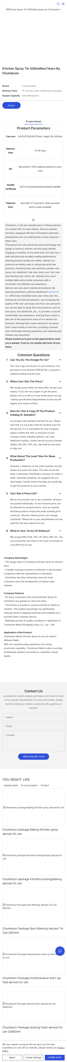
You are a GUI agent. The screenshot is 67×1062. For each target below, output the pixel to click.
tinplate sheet (11, 785)
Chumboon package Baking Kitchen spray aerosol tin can (30, 831)
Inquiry (11, 105)
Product (45, 785)
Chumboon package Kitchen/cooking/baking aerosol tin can (32, 881)
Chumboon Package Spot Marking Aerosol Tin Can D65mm (32, 930)
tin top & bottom (29, 785)
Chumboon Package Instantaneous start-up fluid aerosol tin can (31, 980)
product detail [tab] (33, 121)
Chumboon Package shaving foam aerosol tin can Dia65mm (32, 1029)
